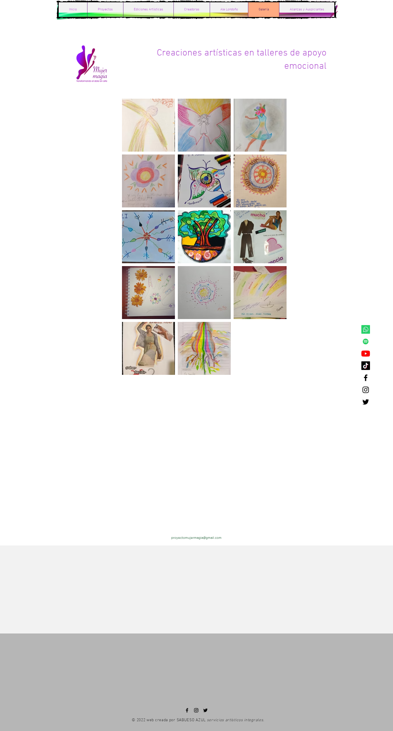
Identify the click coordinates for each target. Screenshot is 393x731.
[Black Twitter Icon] (365, 402)
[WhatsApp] (365, 329)
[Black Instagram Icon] (365, 389)
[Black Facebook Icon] (365, 377)
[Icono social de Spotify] (365, 341)
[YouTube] (365, 353)
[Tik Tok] (365, 365)
